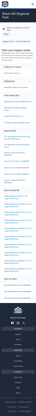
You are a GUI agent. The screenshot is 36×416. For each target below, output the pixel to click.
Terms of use (11, 407)
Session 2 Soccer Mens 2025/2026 (16, 174)
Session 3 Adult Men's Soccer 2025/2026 (14, 181)
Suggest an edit (8, 41)
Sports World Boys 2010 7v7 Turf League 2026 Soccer (15, 197)
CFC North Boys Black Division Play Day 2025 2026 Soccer (17, 138)
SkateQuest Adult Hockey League (16, 87)
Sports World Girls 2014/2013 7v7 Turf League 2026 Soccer (17, 270)
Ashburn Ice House (12, 67)
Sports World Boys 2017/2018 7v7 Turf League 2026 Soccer (17, 254)
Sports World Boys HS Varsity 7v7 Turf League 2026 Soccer (17, 222)
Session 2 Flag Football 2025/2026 (16, 168)
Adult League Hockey (11, 73)
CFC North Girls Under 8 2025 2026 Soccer (17, 146)
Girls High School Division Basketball (17, 298)
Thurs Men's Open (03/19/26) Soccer (17, 123)
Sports (18, 393)
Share (6, 34)
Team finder (18, 361)
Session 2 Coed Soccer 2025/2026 (16, 161)
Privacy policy (24, 407)
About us (18, 382)
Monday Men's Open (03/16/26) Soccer (18, 102)
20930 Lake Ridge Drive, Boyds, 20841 (18, 29)
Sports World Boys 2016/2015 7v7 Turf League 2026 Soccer (17, 246)
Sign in (18, 339)
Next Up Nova (10, 279)
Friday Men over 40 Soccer (13, 116)
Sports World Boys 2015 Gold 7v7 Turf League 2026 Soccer (17, 213)
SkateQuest (9, 81)
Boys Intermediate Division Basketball (17, 291)
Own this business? (23, 41)
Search (18, 356)
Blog (18, 388)
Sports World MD (11, 190)
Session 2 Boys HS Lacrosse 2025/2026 (14, 154)
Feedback (18, 344)
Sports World (10, 131)
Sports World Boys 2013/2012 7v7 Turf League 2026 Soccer (17, 238)
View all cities (18, 366)
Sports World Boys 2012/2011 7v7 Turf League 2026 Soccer (17, 230)
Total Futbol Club (11, 95)
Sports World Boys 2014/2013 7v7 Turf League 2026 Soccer (17, 205)
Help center (18, 377)
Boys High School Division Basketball (17, 285)
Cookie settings (24, 411)
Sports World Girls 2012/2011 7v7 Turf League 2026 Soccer (17, 262)
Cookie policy (12, 411)
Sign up (18, 334)
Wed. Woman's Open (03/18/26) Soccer (15, 109)
